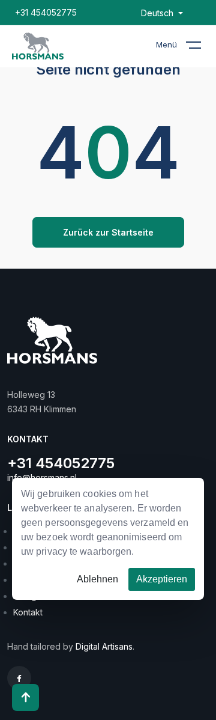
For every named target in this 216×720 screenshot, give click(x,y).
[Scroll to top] (25, 697)
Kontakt (28, 612)
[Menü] (201, 47)
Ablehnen (97, 579)
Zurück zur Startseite (108, 232)
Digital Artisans (104, 646)
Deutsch (158, 13)
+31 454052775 (46, 12)
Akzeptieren (161, 579)
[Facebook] (19, 678)
